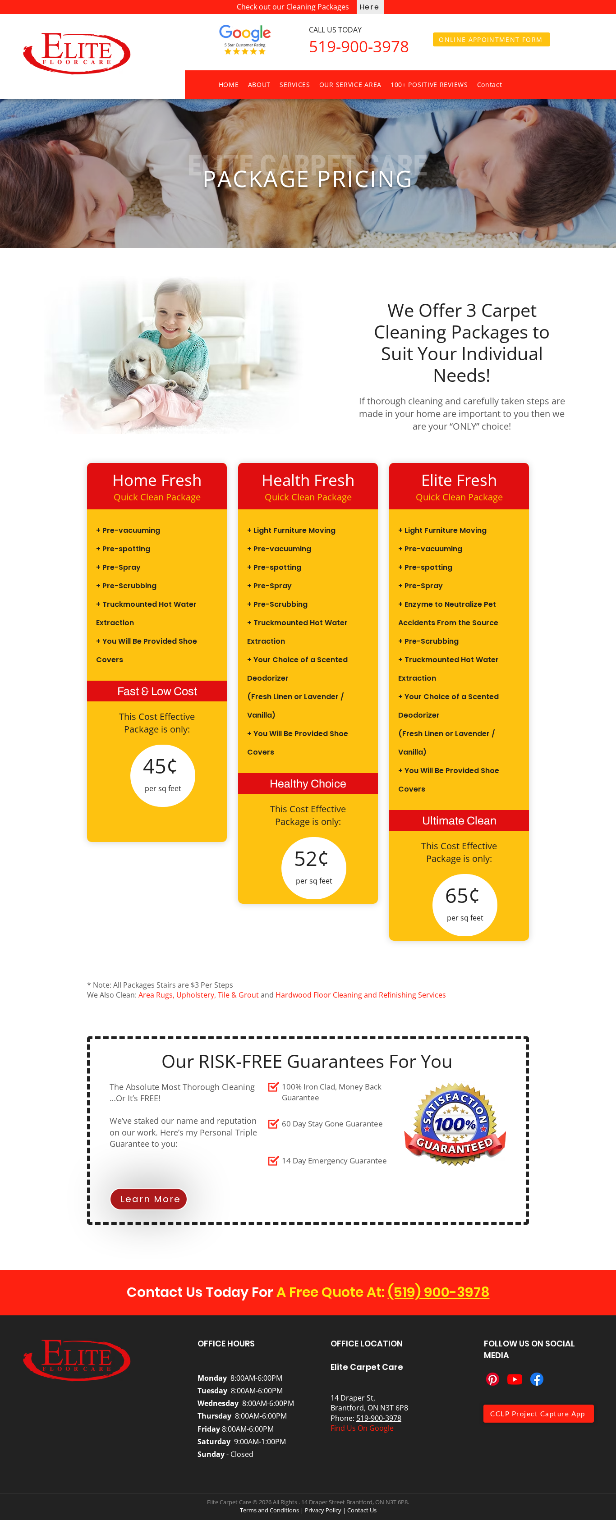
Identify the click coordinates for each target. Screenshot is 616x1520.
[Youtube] (515, 1379)
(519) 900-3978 (439, 1292)
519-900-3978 (378, 1418)
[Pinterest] (492, 1379)
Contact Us (362, 1510)
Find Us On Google (362, 1428)
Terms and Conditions (269, 1510)
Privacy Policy (323, 1510)
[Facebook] (537, 1379)
